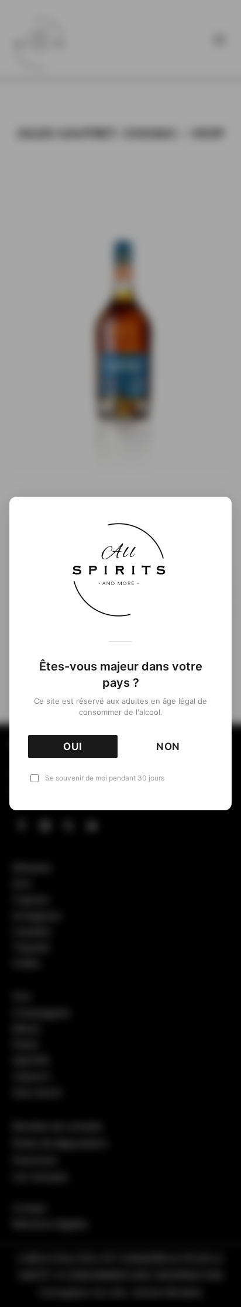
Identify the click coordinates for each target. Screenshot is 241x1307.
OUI (72, 746)
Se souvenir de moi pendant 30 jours (104, 777)
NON (168, 746)
